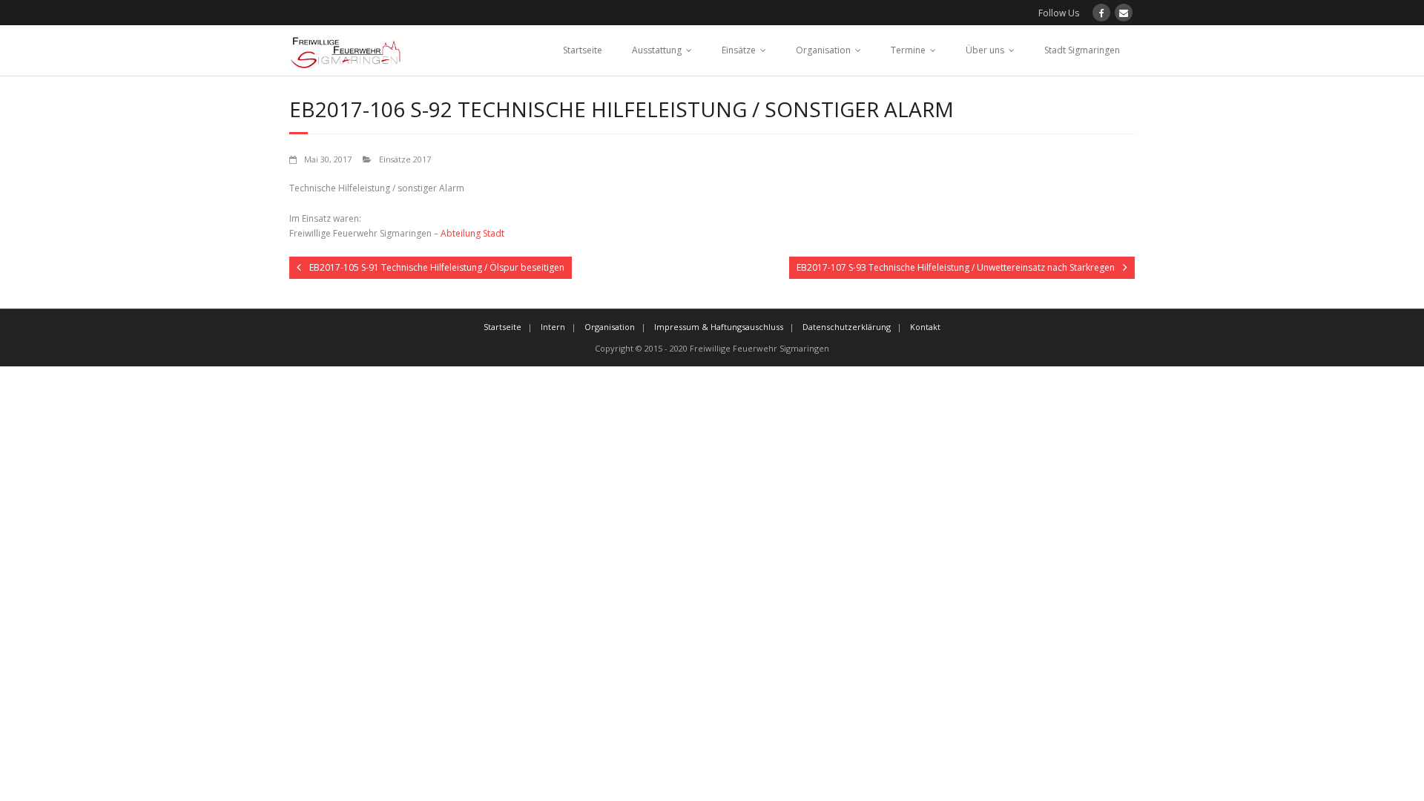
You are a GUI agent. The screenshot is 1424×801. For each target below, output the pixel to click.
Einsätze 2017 (405, 159)
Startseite (582, 50)
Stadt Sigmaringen (1082, 50)
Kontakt (925, 326)
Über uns (985, 50)
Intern (553, 326)
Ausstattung (657, 50)
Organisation (823, 50)
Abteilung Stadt (472, 233)
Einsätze (739, 50)
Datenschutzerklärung (846, 326)
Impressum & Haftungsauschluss (718, 326)
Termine (908, 50)
